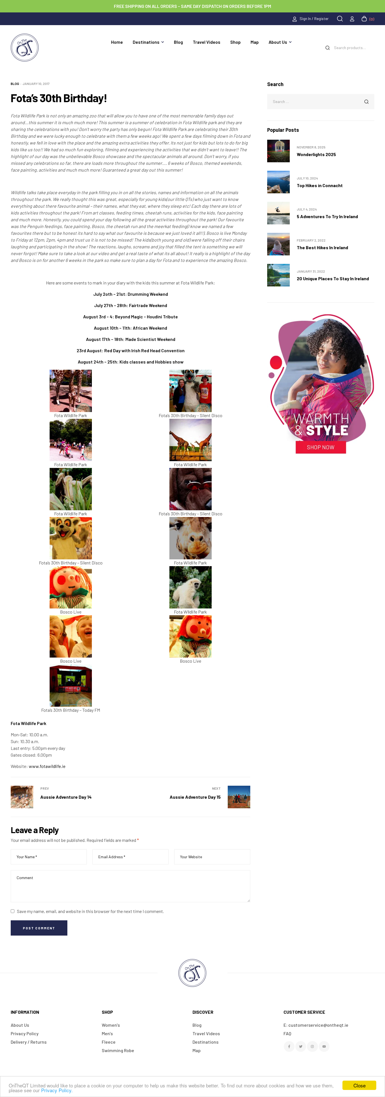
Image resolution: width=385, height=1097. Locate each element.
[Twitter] (300, 1046)
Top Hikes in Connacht (320, 185)
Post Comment (39, 928)
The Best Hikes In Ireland (322, 247)
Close (359, 1085)
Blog (15, 84)
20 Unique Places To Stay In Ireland (333, 278)
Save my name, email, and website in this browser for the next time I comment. (90, 911)
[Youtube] (324, 1046)
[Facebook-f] (289, 1046)
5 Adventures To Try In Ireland (327, 216)
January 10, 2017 (36, 84)
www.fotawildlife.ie (47, 766)
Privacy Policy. (57, 1090)
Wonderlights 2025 (316, 154)
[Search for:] (320, 101)
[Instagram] (312, 1046)
